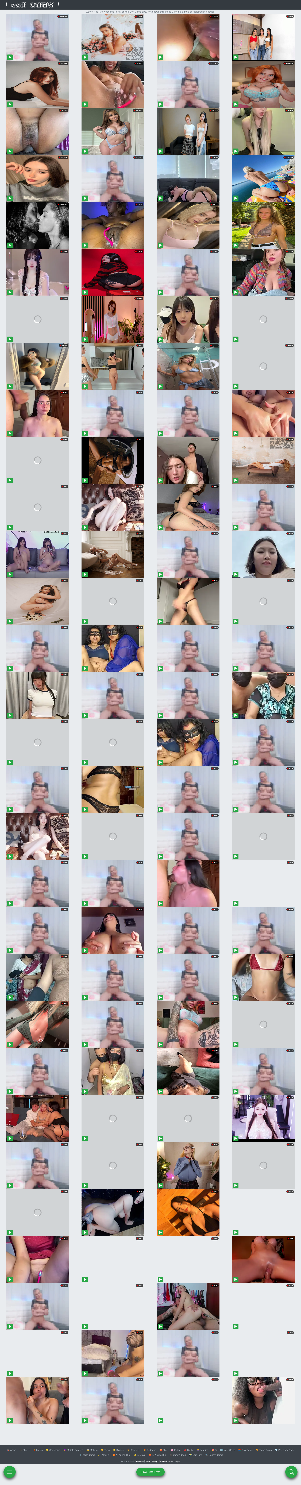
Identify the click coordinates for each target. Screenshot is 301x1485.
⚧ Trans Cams (264, 1450)
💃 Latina (38, 1450)
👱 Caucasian (53, 1450)
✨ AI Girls (103, 1454)
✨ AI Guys (139, 1454)
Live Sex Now (150, 1472)
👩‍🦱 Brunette (133, 1450)
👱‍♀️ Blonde (118, 1450)
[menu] (9, 1472)
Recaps (155, 1461)
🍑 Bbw (163, 1450)
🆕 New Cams (227, 1450)
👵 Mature (92, 1450)
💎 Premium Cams (284, 1450)
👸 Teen (105, 1450)
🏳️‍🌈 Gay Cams (245, 1450)
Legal (177, 1461)
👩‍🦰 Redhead (149, 1450)
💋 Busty (188, 1450)
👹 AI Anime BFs (157, 1454)
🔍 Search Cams (214, 1454)
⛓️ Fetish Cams (86, 1454)
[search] (291, 1472)
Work (147, 1461)
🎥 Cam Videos (177, 1454)
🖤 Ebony (24, 1450)
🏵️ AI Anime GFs (121, 1454)
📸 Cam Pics (195, 1454)
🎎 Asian (11, 1450)
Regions (140, 1461)
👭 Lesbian (202, 1450)
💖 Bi (214, 1450)
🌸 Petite (176, 1450)
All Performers (166, 1461)
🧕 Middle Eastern (73, 1450)
